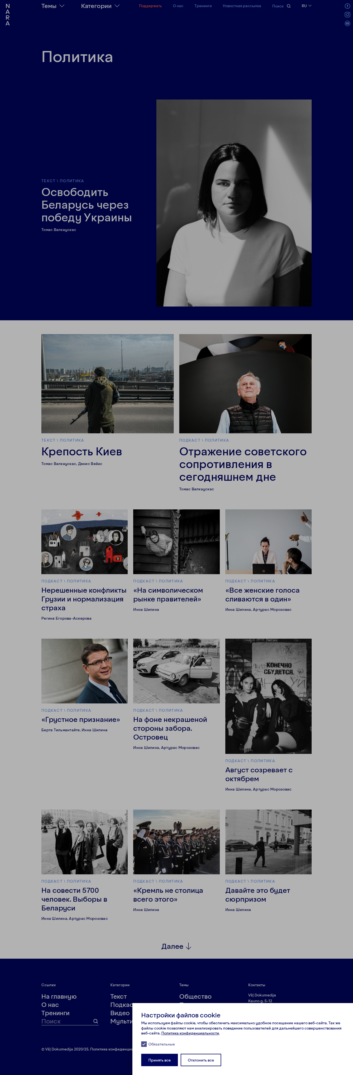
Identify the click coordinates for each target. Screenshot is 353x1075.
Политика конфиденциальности (190, 1033)
